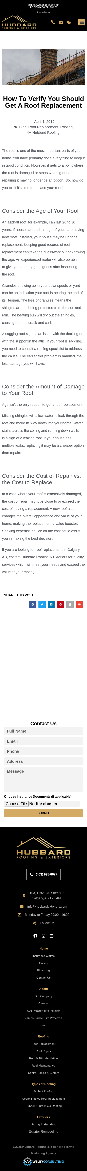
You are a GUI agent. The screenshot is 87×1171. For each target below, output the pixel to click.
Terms (69, 1146)
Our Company (44, 996)
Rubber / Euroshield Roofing (43, 1105)
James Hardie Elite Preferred (43, 1018)
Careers (43, 1003)
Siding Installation (43, 1124)
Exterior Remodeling (43, 1131)
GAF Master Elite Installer (43, 1010)
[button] (81, 22)
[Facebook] (35, 936)
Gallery (43, 963)
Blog (23, 127)
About (43, 988)
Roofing (66, 127)
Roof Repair (43, 1051)
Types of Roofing (44, 1084)
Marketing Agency (43, 1153)
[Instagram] (43, 936)
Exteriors (43, 1117)
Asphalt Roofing (43, 1091)
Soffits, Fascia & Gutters (43, 1072)
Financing (43, 970)
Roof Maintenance (43, 1065)
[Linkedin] (52, 936)
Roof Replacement (43, 127)
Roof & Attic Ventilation (43, 1058)
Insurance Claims (43, 955)
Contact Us (43, 977)
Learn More (43, 12)
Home (43, 948)
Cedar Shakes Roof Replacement (43, 1098)
